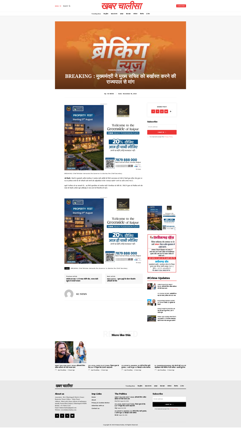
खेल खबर (116, 415)
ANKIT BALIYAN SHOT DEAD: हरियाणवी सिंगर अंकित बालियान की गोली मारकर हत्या (167, 286)
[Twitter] (157, 111)
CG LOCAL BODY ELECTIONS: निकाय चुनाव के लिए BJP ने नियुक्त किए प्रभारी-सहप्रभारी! (103, 366)
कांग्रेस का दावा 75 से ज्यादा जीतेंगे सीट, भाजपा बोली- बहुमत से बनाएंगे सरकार (82, 280)
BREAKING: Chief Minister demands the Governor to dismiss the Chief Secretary (99, 268)
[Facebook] (153, 111)
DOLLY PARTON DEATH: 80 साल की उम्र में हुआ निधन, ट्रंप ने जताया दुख (166, 310)
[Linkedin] (166, 111)
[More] (171, 111)
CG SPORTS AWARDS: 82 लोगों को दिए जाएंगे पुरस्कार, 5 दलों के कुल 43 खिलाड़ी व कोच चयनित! (136, 366)
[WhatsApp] (162, 111)
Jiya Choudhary (62, 370)
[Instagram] (62, 416)
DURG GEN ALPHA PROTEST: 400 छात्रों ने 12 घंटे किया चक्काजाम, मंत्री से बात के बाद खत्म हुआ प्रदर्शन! (167, 318)
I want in (161, 132)
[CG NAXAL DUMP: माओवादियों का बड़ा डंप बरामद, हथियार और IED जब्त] (151, 294)
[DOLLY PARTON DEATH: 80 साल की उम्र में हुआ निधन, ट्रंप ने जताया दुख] (151, 310)
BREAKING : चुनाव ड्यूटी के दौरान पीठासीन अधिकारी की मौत (121, 280)
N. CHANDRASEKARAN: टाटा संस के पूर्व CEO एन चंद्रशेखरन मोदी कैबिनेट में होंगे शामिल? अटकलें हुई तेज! (170, 366)
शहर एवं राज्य (129, 70)
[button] (67, 6)
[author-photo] (56, 370)
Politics (117, 401)
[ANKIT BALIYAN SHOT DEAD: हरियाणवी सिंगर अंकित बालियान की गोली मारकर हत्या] (151, 286)
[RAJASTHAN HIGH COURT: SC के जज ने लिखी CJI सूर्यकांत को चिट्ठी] (151, 302)
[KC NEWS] (68, 294)
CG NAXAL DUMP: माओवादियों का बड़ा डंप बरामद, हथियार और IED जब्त (167, 294)
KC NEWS (110, 94)
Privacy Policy (168, 136)
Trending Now (115, 70)
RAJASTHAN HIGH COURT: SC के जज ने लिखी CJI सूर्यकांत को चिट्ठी (166, 302)
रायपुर (116, 408)
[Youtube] (72, 416)
